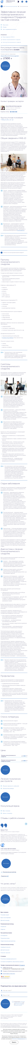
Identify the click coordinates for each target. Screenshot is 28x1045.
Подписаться (5, 1003)
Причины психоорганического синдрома (11, 39)
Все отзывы (6, 863)
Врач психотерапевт (6, 917)
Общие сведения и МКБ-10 (8, 37)
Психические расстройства (11, 6)
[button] (26, 824)
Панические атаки (5, 938)
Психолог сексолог (5, 952)
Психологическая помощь (7, 944)
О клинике (3, 956)
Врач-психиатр (4, 912)
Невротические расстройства (8, 941)
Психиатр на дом (5, 914)
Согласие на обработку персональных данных (12, 961)
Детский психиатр (5, 920)
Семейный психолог (6, 947)
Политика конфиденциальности (8, 959)
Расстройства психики (6, 932)
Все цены (5, 770)
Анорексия (3, 926)
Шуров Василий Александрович (14, 106)
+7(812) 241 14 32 (7, 120)
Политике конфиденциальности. (19, 1038)
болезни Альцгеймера (7, 337)
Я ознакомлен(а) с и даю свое (19, 1003)
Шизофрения (4, 935)
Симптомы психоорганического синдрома (11, 42)
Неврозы (3, 929)
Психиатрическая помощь (7, 924)
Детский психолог (5, 950)
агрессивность (20, 230)
